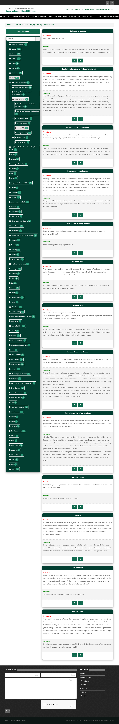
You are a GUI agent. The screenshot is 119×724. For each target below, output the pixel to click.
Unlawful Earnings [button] (20, 82)
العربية (18, 720)
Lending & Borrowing (17, 164)
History (13, 302)
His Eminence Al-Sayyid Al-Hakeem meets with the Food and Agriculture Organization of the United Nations (68, 16)
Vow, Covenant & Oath (18, 202)
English (12, 720)
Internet (13, 331)
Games (13, 288)
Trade (26, 25)
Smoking (14, 426)
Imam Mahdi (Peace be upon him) (21, 316)
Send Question (23, 31)
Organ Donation (16, 388)
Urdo (6, 720)
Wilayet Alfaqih (15, 455)
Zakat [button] (13, 63)
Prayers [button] (14, 54)
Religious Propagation (18, 407)
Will (12, 173)
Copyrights (14, 269)
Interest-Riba (49, 25)
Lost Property (15, 216)
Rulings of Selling (22, 133)
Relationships (15, 412)
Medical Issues (15, 364)
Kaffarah (13, 207)
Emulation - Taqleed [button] (18, 44)
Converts (14, 273)
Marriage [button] (14, 192)
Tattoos (13, 436)
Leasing (13, 159)
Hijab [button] (13, 293)
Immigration (14, 321)
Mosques (14, 369)
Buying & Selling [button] (20, 99)
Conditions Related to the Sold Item (28, 111)
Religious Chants (16, 398)
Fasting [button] (14, 59)
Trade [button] (13, 78)
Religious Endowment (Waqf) (20, 183)
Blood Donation (16, 259)
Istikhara (13, 336)
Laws (12, 350)
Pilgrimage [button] (15, 73)
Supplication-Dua (16, 431)
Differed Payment (22, 123)
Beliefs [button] (14, 254)
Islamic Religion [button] (16, 326)
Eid (12, 283)
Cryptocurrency (21, 142)
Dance (13, 278)
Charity (13, 188)
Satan (13, 421)
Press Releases (101, 10)
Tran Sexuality (15, 445)
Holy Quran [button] (15, 307)
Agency (13, 169)
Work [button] (13, 460)
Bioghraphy (70, 10)
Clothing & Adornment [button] (19, 264)
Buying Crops (21, 137)
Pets (12, 402)
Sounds (84, 689)
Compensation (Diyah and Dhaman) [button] (22, 235)
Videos (83, 692)
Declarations (86, 677)
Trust (12, 154)
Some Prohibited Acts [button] (21, 87)
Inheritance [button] (15, 231)
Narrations (14, 378)
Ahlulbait (14, 240)
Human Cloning (16, 312)
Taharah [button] (14, 49)
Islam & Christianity (17, 340)
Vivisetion (14, 450)
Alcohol (13, 245)
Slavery (13, 417)
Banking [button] (14, 250)
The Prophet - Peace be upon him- (21, 383)
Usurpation (14, 211)
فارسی (23, 720)
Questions (79, 10)
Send (8, 711)
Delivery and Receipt (23, 118)
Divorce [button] (14, 197)
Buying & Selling (36, 25)
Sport (13, 440)
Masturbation (15, 359)
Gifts (12, 178)
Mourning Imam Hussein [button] (19, 374)
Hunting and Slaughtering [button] (20, 221)
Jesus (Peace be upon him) (19, 345)
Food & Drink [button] (16, 226)
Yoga (12, 464)
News (92, 10)
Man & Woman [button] (16, 355)
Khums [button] (14, 68)
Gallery (111, 10)
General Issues (15, 297)
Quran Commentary (17, 393)
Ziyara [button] (13, 469)
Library (86, 10)
